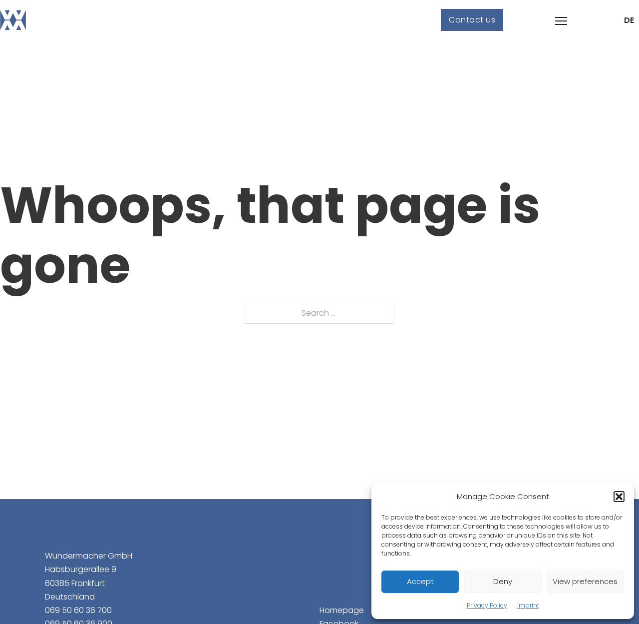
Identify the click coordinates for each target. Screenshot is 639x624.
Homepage (342, 610)
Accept (420, 581)
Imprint (528, 605)
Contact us (472, 19)
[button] (619, 497)
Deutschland (70, 597)
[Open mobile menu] (561, 21)
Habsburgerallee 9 (80, 569)
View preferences (585, 581)
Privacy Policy (487, 605)
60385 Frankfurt (75, 583)
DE (629, 20)
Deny (502, 581)
